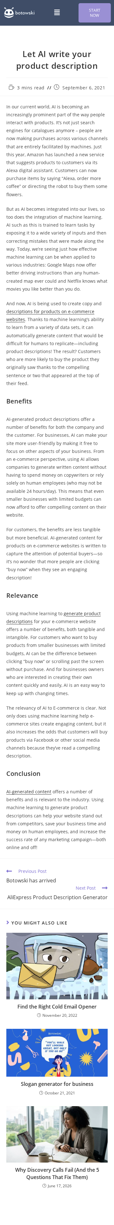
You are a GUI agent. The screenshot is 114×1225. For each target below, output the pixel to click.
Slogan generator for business (57, 1083)
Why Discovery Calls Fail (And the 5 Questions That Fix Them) (57, 1173)
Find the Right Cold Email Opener (57, 1006)
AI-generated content (28, 792)
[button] (57, 12)
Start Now (94, 13)
